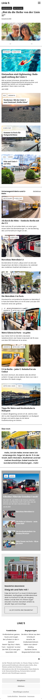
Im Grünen (6, 52)
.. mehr (35, 463)
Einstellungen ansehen (21, 692)
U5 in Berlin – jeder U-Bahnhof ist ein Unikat (19, 370)
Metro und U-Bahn (19, 274)
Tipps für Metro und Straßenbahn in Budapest (18, 409)
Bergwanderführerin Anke (31, 652)
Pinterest (38, 433)
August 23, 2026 (6, 19)
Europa (10, 157)
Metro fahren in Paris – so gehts (16, 333)
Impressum (30, 696)
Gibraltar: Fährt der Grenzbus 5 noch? (20, 496)
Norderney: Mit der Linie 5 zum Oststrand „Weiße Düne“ (16, 101)
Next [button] (31, 43)
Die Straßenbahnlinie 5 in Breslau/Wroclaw (25, 532)
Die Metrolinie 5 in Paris (13, 296)
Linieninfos (11, 95)
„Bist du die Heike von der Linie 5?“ (21, 14)
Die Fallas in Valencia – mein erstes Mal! (26, 523)
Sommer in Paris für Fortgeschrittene (12, 133)
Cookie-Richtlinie (13, 696)
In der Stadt (16, 52)
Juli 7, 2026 (5, 89)
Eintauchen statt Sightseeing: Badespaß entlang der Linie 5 (20, 75)
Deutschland (18, 8)
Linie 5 (5, 3)
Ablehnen (21, 686)
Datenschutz (22, 696)
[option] (21, 24)
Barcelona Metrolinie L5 (13, 259)
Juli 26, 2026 (7, 506)
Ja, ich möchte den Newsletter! (21, 610)
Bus (4, 95)
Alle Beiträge (37, 191)
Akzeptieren (21, 681)
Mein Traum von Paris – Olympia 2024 (27, 542)
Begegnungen (6, 8)
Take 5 (20, 386)
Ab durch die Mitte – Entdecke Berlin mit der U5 (20, 222)
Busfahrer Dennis (31, 649)
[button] (39, 659)
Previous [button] (10, 43)
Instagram (34, 433)
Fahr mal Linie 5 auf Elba (10, 162)
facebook (30, 433)
